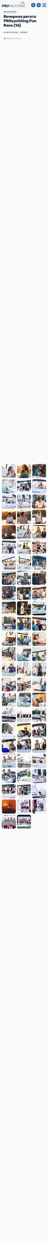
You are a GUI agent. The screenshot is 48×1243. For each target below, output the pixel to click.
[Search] (39, 5)
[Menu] (44, 5)
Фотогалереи (9, 12)
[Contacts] (33, 5)
